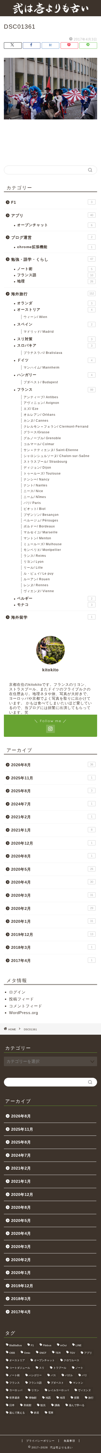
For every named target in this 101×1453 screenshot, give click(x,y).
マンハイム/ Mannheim (42, 367)
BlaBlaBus (15, 1345)
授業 (76, 1397)
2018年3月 (51, 947)
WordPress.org (23, 1012)
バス (53, 1375)
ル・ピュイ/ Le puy (39, 573)
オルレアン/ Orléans (39, 415)
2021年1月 (51, 830)
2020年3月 (52, 895)
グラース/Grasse (37, 432)
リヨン (35, 1390)
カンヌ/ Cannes (36, 420)
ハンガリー (54, 375)
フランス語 (55, 275)
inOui (63, 1345)
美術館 (27, 1405)
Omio (27, 1352)
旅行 (90, 1397)
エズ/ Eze (31, 409)
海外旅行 (52, 294)
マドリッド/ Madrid (39, 331)
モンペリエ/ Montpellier (42, 550)
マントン (78, 1382)
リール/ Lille (33, 567)
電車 (50, 1412)
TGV (72, 1352)
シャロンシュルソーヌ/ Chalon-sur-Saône (57, 456)
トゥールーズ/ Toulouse (42, 473)
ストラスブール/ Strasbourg (45, 461)
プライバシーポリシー (40, 1440)
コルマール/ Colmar (39, 444)
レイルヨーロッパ (58, 1390)
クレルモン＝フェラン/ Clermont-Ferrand (56, 426)
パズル (69, 1375)
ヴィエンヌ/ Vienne (39, 591)
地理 (55, 281)
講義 (57, 1405)
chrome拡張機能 (54, 247)
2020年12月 (51, 843)
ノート (79, 1367)
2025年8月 (51, 791)
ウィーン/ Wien (35, 317)
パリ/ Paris (32, 503)
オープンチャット (54, 225)
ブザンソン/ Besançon (41, 515)
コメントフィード (25, 1006)
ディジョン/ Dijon (37, 467)
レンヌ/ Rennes (36, 585)
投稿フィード (21, 999)
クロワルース (71, 1360)
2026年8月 (52, 765)
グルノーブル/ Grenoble (42, 438)
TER (58, 1352)
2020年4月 (52, 882)
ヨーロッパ (15, 1390)
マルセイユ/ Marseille (41, 532)
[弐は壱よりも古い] (50, 12)
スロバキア (54, 345)
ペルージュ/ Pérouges (41, 520)
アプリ (52, 215)
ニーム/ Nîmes (35, 497)
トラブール (59, 1367)
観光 (43, 1405)
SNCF (42, 1352)
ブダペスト (57, 1382)
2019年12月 (52, 934)
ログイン (17, 992)
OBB (12, 1352)
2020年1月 (52, 921)
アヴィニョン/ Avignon (41, 403)
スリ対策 (54, 339)
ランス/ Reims (35, 556)
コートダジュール (19, 1367)
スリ (41, 1367)
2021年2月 (51, 817)
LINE (79, 1345)
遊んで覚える (17, 1412)
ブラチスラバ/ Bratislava (43, 353)
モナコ (54, 605)
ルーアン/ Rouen (37, 579)
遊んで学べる (76, 1405)
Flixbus (47, 1345)
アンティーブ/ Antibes (41, 397)
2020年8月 (51, 856)
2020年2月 (52, 908)
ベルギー (54, 598)
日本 (12, 1405)
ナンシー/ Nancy (36, 479)
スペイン (54, 324)
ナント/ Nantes (35, 485)
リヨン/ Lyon (34, 562)
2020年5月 (52, 869)
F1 (51, 202)
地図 (48, 1397)
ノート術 (54, 269)
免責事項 (69, 1440)
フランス (55, 389)
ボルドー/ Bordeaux (39, 526)
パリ (84, 1375)
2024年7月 (51, 804)
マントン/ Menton (37, 538)
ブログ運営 (51, 237)
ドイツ (54, 360)
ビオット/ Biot (35, 509)
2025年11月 (51, 778)
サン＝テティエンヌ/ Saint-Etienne (51, 450)
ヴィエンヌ (84, 1390)
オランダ (54, 303)
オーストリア (54, 310)
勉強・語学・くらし (52, 259)
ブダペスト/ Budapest (41, 382)
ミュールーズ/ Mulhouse (43, 544)
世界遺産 (14, 1397)
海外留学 (51, 617)
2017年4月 (51, 960)
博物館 (33, 1397)
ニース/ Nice (33, 491)
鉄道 (36, 1412)
